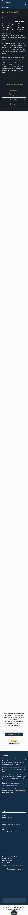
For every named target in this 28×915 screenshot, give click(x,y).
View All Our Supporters (14, 734)
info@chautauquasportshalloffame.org (12, 865)
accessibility (20, 790)
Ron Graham (21, 65)
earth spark (17, 909)
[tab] (14, 78)
